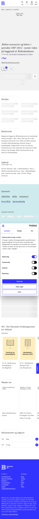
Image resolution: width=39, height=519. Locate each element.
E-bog (11, 68)
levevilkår (6, 201)
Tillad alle (19, 281)
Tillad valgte (19, 286)
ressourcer (23, 196)
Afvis (19, 292)
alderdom (5, 196)
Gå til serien (4, 333)
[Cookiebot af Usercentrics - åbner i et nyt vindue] (29, 226)
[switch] (34, 262)
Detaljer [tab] (19, 231)
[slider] (19, 26)
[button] (19, 439)
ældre (14, 196)
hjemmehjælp (19, 201)
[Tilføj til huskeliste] (35, 76)
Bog (4, 68)
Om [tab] (32, 231)
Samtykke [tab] (7, 231)
